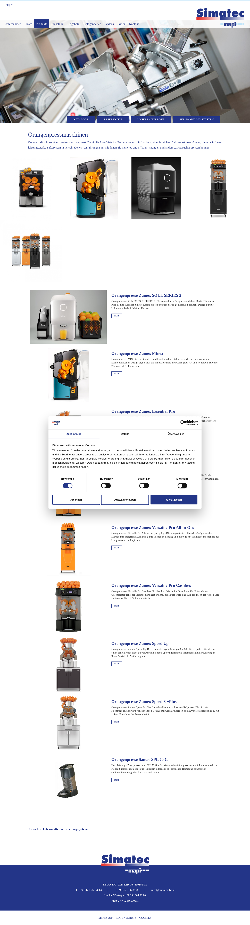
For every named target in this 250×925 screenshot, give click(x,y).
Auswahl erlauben (125, 499)
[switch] (106, 485)
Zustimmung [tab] (74, 434)
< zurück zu (58, 829)
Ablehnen (76, 499)
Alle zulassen (174, 499)
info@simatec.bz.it (163, 890)
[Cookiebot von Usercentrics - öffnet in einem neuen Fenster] (183, 422)
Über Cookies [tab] (176, 434)
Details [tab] (125, 434)
